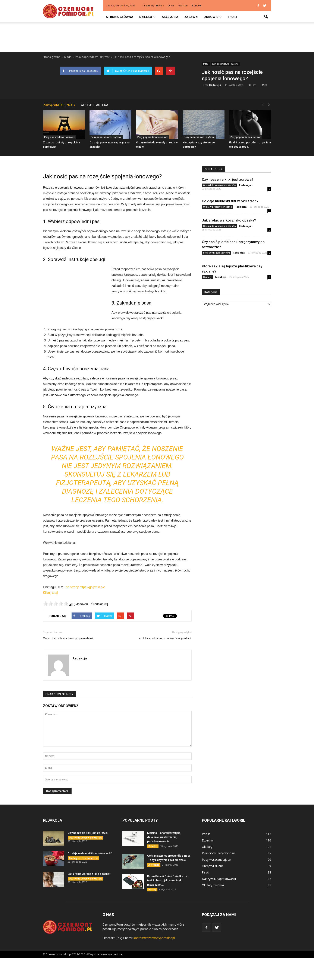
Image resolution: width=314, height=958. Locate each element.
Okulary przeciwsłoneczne (217, 206)
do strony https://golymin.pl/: (85, 587)
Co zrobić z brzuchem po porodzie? (68, 638)
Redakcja (215, 84)
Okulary (207, 277)
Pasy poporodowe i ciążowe (225, 63)
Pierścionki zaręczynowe (216, 252)
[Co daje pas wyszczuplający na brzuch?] (110, 124)
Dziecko (145, 17)
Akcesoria (170, 17)
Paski (205, 872)
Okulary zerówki (213, 885)
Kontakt (196, 5)
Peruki (206, 834)
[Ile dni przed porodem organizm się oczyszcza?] (250, 124)
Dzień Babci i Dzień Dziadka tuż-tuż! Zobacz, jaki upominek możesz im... (168, 880)
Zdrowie (211, 17)
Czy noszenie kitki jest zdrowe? (228, 179)
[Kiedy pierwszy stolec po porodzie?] (203, 124)
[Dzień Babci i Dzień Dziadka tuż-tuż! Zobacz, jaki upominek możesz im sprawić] (133, 881)
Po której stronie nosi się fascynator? (165, 638)
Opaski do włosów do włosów (219, 185)
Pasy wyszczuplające (216, 859)
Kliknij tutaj (50, 592)
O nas (171, 5)
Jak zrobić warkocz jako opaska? (229, 220)
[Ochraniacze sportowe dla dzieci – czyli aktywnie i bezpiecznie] (133, 861)
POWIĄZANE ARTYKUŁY (59, 105)
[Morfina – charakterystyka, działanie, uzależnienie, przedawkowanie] (133, 838)
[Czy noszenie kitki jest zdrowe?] (53, 838)
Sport (233, 17)
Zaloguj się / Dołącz (153, 5)
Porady (152, 889)
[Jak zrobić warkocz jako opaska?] (53, 879)
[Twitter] (264, 5)
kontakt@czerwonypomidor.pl (154, 938)
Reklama (183, 5)
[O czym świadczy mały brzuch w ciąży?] (157, 124)
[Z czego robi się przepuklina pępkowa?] (64, 124)
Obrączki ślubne (213, 866)
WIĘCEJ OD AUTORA (94, 105)
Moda (205, 63)
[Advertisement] (157, 37)
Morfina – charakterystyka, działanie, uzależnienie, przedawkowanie (164, 837)
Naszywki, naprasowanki (219, 879)
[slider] (56, 603)
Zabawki (191, 17)
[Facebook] (258, 5)
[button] (266, 17)
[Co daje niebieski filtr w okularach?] (53, 858)
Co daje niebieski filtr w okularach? (230, 201)
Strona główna (119, 17)
